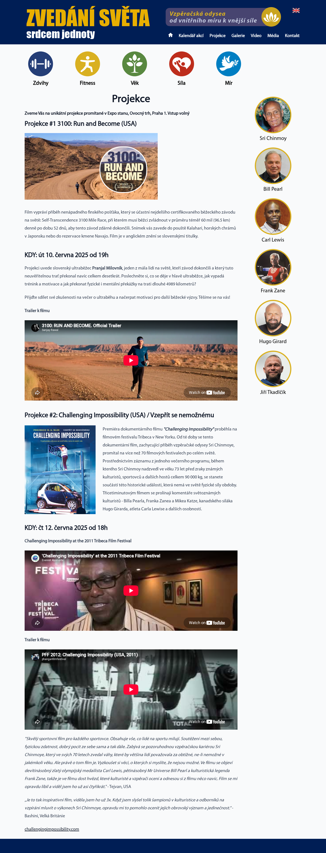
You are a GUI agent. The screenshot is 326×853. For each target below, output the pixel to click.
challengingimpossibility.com (52, 829)
